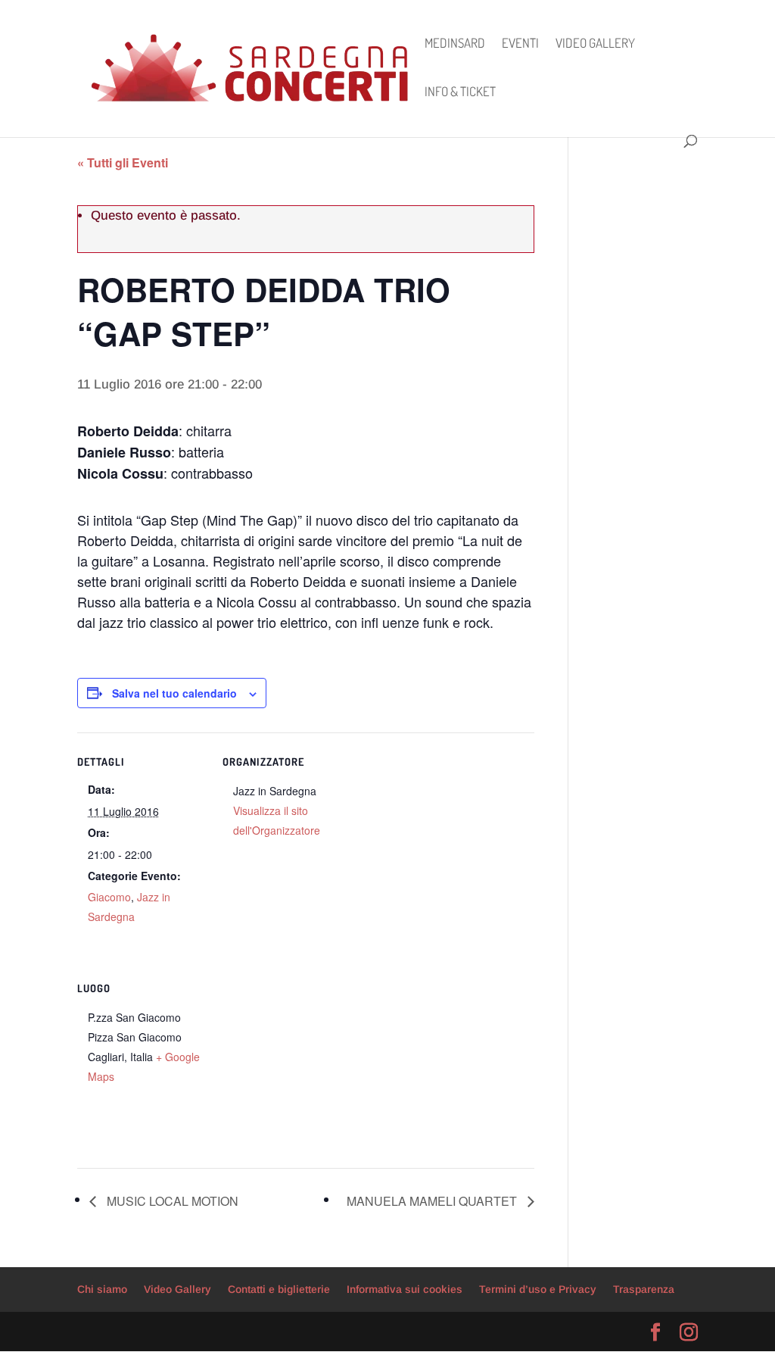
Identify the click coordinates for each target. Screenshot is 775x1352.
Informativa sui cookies (404, 1289)
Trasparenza (643, 1289)
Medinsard (455, 44)
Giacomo (109, 896)
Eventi (520, 44)
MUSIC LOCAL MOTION (171, 1201)
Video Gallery (595, 44)
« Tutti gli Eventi (122, 162)
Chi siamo (102, 1289)
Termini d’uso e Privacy (537, 1289)
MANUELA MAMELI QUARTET (433, 1201)
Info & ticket (460, 92)
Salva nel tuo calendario (174, 693)
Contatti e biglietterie (279, 1289)
